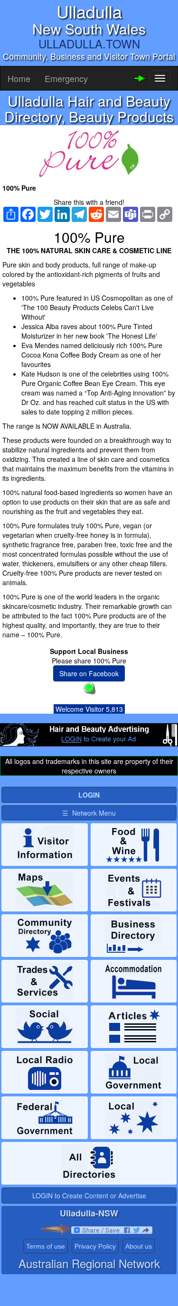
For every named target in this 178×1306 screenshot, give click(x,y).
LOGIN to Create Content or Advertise (89, 1195)
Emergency (66, 78)
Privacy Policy (95, 1246)
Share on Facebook (89, 673)
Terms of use (45, 1246)
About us (138, 1246)
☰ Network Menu (89, 813)
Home (19, 78)
